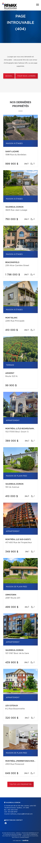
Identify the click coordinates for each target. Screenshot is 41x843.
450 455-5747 (12, 810)
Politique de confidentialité (11, 835)
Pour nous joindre (26, 76)
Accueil (9, 76)
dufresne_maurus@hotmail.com (21, 814)
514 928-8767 (12, 812)
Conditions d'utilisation (30, 835)
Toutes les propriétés (20, 784)
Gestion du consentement (20, 837)
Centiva (25, 840)
